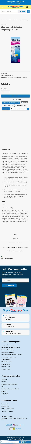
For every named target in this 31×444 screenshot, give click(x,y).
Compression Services (8, 345)
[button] (15, 251)
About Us (4, 379)
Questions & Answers (15, 243)
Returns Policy (5, 406)
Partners (4, 391)
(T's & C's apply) (15, 3)
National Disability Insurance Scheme (12, 354)
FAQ (15, 235)
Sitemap (20, 439)
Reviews (15, 239)
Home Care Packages (8, 352)
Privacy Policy (5, 404)
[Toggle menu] (2, 7)
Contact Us (5, 394)
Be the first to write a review (15, 251)
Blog (3, 386)
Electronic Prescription (8, 350)
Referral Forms (6, 364)
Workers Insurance (7, 362)
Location (4, 381)
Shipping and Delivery (8, 409)
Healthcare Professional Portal (10, 389)
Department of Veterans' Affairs (11, 347)
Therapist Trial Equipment (9, 357)
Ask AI (23, 11)
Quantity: (4, 89)
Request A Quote (6, 366)
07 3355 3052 (10, 325)
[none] (15, 50)
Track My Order (6, 369)
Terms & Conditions (7, 411)
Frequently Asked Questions (9, 384)
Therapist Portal (6, 359)
